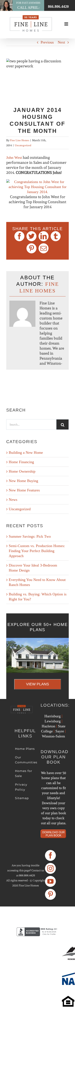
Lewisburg (53, 721)
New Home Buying (23, 481)
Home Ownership (22, 471)
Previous (47, 42)
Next (61, 42)
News (13, 499)
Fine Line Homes (19, 140)
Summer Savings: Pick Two (30, 536)
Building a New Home (26, 452)
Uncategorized (23, 145)
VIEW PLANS (37, 684)
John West (14, 157)
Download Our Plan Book (53, 834)
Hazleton (48, 726)
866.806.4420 (27, 875)
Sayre (59, 731)
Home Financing (21, 462)
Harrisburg (52, 716)
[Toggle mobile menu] (66, 24)
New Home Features (24, 490)
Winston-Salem (53, 736)
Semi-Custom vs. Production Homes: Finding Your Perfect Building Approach (37, 551)
